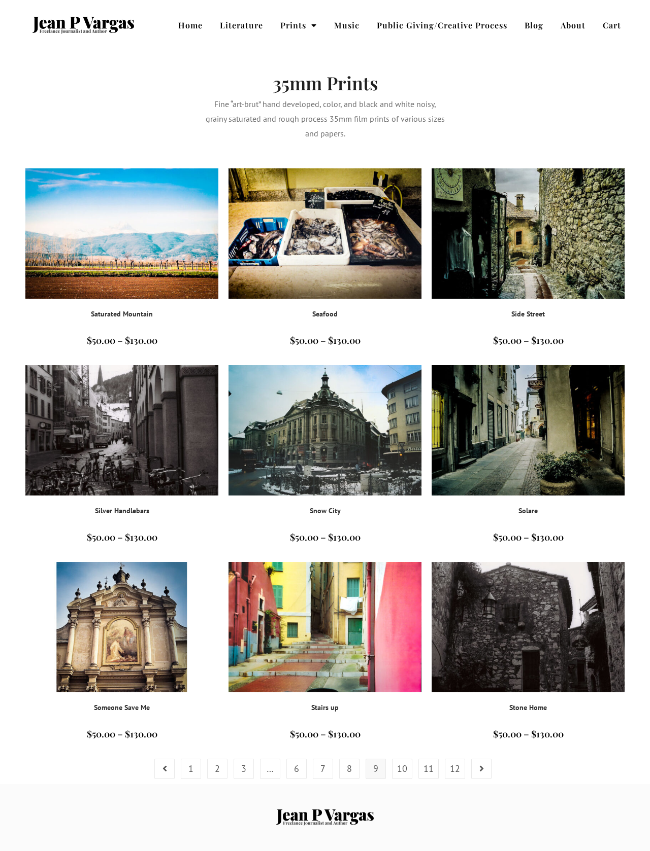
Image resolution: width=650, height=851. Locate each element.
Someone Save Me (122, 707)
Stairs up (325, 707)
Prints (293, 25)
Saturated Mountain (122, 313)
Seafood (325, 313)
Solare (528, 510)
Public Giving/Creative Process (442, 25)
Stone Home (528, 707)
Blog (534, 25)
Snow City (325, 510)
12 (455, 768)
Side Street (528, 313)
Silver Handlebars (122, 510)
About (573, 25)
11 (429, 768)
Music (347, 25)
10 (402, 768)
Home (190, 25)
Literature (241, 25)
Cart (612, 25)
